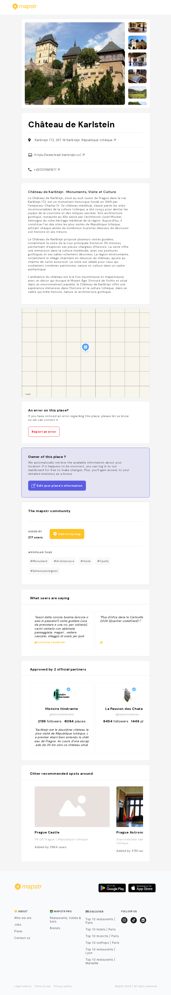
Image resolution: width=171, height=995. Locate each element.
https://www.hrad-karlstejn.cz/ (58, 155)
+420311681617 (46, 170)
